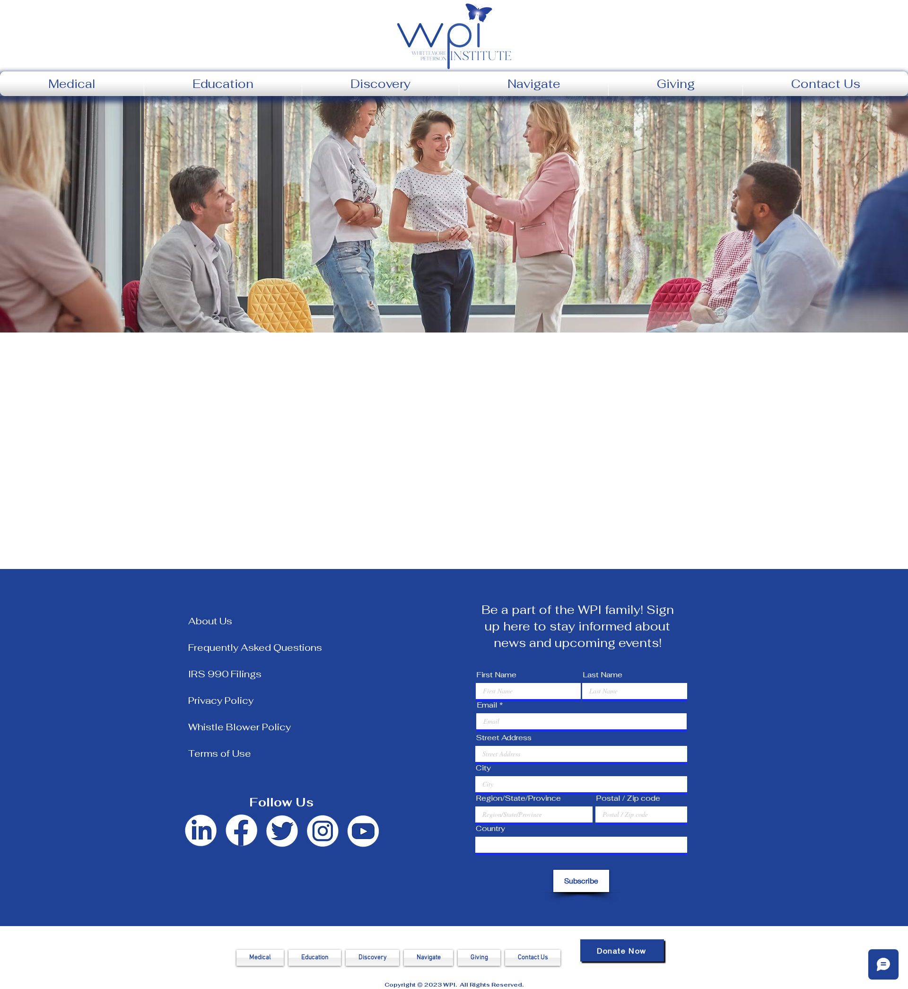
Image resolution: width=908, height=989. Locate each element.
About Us (210, 621)
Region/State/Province (518, 798)
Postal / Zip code (628, 798)
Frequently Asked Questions (255, 647)
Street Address (504, 738)
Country (490, 828)
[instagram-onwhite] (322, 831)
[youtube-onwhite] (363, 831)
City (483, 768)
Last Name (602, 675)
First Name (496, 675)
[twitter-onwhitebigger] (282, 831)
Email (487, 705)
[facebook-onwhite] (241, 831)
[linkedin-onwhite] (200, 831)
